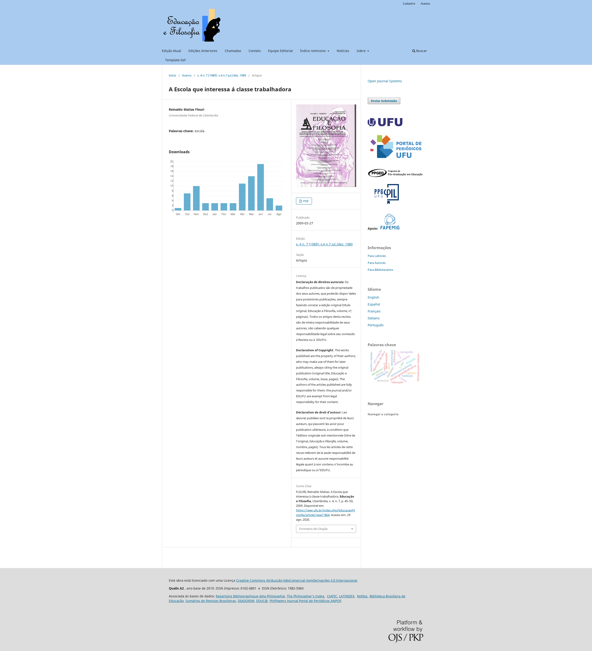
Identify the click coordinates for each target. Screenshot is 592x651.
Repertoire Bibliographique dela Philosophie (250, 596)
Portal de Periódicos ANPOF (320, 601)
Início (172, 75)
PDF (305, 201)
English (373, 297)
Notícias (343, 51)
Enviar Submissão (384, 101)
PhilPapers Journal (284, 601)
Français (374, 311)
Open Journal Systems (385, 81)
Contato (255, 51)
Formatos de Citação (313, 529)
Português (376, 325)
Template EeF (175, 60)
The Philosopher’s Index (305, 596)
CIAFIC (332, 596)
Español (374, 304)
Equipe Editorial (280, 51)
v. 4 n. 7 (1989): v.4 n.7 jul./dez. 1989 (221, 75)
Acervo (186, 75)
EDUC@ (262, 601)
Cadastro (409, 3)
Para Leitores (377, 256)
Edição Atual (171, 51)
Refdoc (362, 596)
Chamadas (233, 51)
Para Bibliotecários (380, 270)
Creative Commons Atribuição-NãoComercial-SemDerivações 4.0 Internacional (296, 580)
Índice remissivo (313, 51)
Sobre (362, 51)
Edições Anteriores (202, 51)
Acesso (425, 3)
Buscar (421, 51)
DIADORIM (246, 601)
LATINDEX (346, 596)
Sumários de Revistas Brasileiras (210, 601)
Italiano (373, 318)
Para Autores (376, 263)
